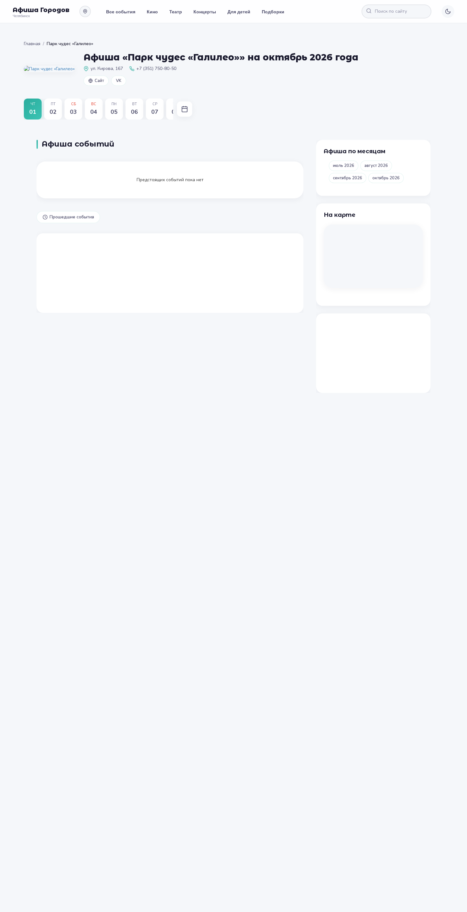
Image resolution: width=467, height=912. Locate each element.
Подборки (273, 11)
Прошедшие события (72, 217)
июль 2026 (343, 165)
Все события (120, 11)
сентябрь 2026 (347, 178)
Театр (175, 11)
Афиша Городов (41, 10)
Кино (152, 11)
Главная (32, 44)
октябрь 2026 (386, 178)
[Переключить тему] (448, 11)
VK (118, 81)
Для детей (238, 11)
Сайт (99, 81)
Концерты (204, 11)
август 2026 (376, 165)
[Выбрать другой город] (85, 11)
